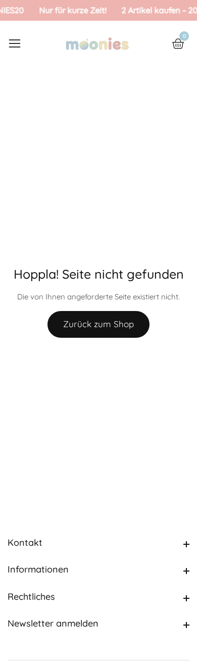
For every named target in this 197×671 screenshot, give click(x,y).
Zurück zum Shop (98, 324)
